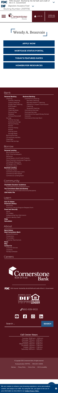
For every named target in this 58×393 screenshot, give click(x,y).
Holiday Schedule (11, 251)
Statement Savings (14, 122)
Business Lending (10, 168)
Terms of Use (31, 367)
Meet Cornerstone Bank (12, 232)
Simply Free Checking (15, 104)
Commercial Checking (32, 98)
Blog (5, 243)
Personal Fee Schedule (12, 113)
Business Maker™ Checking (36, 102)
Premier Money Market (13, 128)
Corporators (10, 236)
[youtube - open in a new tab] (17, 316)
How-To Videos (9, 201)
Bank (7, 92)
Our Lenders (10, 238)
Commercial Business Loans (15, 171)
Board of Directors (12, 234)
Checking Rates (13, 110)
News (6, 242)
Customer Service (12, 247)
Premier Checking (14, 100)
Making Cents (12, 131)
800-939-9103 (30, 309)
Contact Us (8, 246)
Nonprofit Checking (33, 108)
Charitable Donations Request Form (18, 186)
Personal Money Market (13, 124)
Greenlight (9, 139)
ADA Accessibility (42, 367)
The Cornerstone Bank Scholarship (16, 188)
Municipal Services (31, 112)
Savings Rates (12, 133)
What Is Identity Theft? (13, 217)
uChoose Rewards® (14, 116)
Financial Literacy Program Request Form (19, 207)
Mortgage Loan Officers (14, 164)
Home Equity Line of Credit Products (18, 158)
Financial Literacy (10, 203)
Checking (9, 98)
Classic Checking (13, 102)
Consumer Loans (11, 166)
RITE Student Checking (12, 107)
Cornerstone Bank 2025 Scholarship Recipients (21, 190)
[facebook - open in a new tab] (25, 316)
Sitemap (13, 367)
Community (11, 180)
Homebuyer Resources (13, 162)
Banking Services (11, 135)
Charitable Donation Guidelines (15, 185)
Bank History (8, 230)
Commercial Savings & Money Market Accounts (37, 115)
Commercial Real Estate (14, 173)
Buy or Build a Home (12, 152)
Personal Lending (10, 150)
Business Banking (29, 96)
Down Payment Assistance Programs (18, 160)
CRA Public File (9, 192)
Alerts (8, 211)
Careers (9, 256)
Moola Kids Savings (12, 141)
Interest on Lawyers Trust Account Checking (37, 105)
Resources (9, 205)
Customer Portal (11, 170)
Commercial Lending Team (15, 175)
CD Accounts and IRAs (13, 137)
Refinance (9, 156)
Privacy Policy (21, 367)
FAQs (6, 219)
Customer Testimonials (13, 240)
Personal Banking (10, 96)
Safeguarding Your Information (16, 215)
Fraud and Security (11, 209)
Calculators (8, 221)
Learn (7, 197)
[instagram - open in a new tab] (33, 316)
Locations (9, 249)
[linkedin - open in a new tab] (41, 316)
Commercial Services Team (33, 118)
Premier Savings (13, 120)
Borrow (8, 146)
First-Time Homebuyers (14, 154)
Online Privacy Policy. (32, 391)
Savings (8, 118)
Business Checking (33, 100)
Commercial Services (31, 110)
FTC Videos (9, 213)
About (8, 226)
